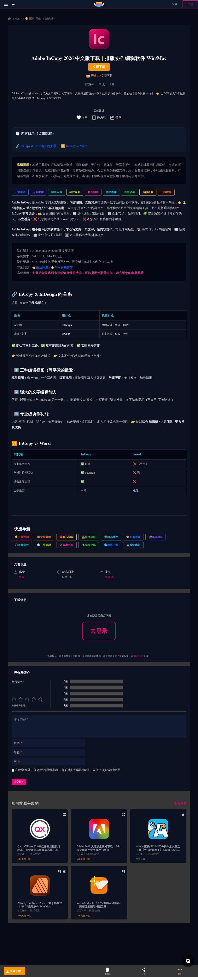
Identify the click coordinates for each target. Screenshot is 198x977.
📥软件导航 (89, 537)
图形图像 (111, 192)
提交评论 (19, 781)
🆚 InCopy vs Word (74, 146)
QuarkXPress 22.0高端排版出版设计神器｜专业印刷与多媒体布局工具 (38, 848)
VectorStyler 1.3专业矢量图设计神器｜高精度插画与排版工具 (98, 905)
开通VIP (96, 75)
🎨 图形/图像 (33, 18)
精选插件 (93, 192)
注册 (190, 4)
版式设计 (50, 18)
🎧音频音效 (22, 545)
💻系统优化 (133, 545)
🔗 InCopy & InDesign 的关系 (36, 146)
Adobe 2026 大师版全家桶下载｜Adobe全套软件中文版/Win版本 (98, 848)
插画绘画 (94, 910)
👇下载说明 (22, 537)
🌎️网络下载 (111, 545)
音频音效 (148, 192)
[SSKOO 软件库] (99, 4)
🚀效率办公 (66, 545)
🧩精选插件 (111, 537)
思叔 (21, 577)
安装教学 (38, 192)
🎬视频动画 (155, 537)
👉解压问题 (40, 267)
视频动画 (129, 192)
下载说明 (20, 192)
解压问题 (56, 192)
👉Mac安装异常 (62, 267)
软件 (18, 18)
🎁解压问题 (66, 537)
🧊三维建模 (44, 545)
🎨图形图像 (133, 537)
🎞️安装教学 (44, 537)
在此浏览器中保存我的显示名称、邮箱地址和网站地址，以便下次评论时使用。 (69, 770)
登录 (175, 4)
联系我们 (138, 656)
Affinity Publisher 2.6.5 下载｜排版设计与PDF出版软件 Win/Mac (39, 905)
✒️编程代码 (89, 545)
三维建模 (166, 192)
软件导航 (74, 192)
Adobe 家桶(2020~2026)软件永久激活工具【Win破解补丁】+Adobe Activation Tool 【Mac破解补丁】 (158, 848)
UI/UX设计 (92, 853)
